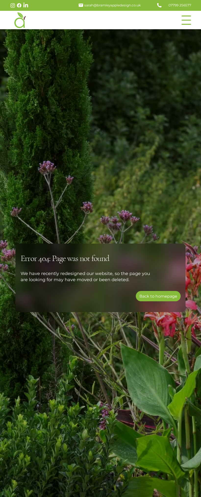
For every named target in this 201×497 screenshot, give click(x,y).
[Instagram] (13, 5)
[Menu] (186, 20)
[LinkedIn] (26, 5)
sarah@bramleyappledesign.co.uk (112, 5)
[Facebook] (19, 5)
